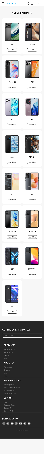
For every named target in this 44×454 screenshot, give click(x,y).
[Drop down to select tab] (2, 2)
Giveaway (7, 370)
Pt (38, 3)
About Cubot (8, 367)
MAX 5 (6, 355)
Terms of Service (9, 393)
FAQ (5, 402)
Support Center (9, 411)
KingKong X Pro (9, 349)
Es (35, 3)
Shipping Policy (9, 384)
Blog (5, 373)
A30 (5, 358)
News (6, 376)
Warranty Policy (9, 390)
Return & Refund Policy (12, 387)
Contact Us (7, 408)
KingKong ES (8, 352)
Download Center (9, 405)
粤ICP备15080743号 (22, 430)
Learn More (12, 50)
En (32, 3)
